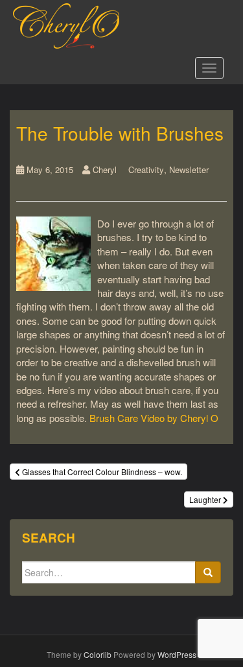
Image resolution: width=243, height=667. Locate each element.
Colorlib (97, 654)
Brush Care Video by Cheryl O (153, 418)
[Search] (208, 572)
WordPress (176, 654)
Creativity (146, 169)
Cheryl (105, 169)
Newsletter (189, 169)
